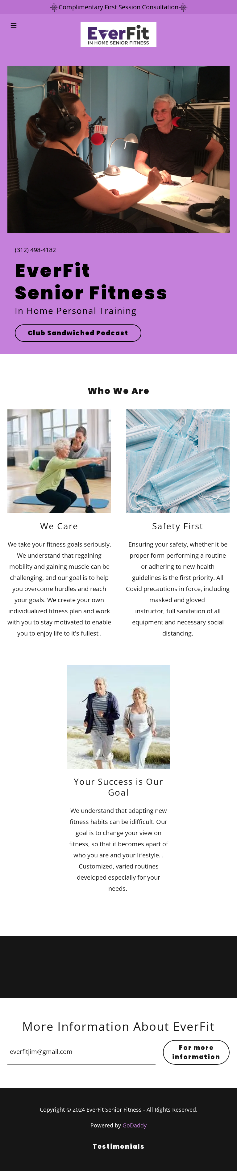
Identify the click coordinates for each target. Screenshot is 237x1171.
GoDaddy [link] (135, 1125)
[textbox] (81, 1052)
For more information (196, 1052)
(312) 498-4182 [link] (35, 250)
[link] (118, 25)
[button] (24, 25)
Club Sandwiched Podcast (78, 333)
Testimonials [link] (119, 1146)
